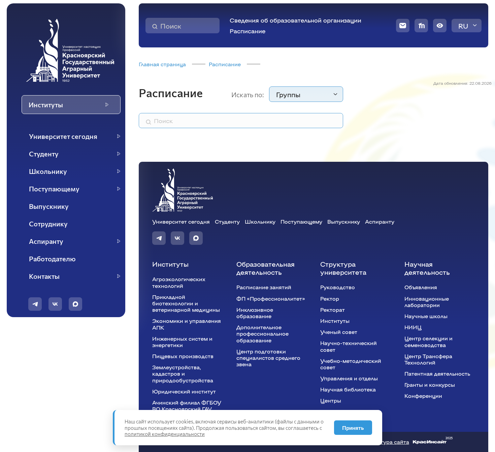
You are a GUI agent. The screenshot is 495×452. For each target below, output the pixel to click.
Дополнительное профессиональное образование (262, 333)
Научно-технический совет (348, 346)
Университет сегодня (181, 221)
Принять (353, 427)
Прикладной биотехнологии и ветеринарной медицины (186, 303)
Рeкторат (332, 309)
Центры (330, 400)
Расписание (247, 30)
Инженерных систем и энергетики (182, 341)
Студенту (227, 221)
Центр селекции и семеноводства (428, 341)
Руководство (337, 287)
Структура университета (343, 268)
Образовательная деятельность (265, 268)
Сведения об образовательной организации (295, 20)
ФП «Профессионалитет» (270, 298)
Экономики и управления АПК (186, 323)
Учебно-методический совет (350, 363)
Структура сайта (386, 442)
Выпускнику (343, 221)
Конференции (423, 395)
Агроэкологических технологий (178, 282)
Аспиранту (379, 221)
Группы (288, 94)
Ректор (329, 298)
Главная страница (162, 64)
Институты (170, 264)
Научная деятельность (427, 268)
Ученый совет (338, 332)
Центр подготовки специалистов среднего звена (268, 357)
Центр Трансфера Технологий (428, 359)
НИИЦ (413, 327)
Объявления (420, 287)
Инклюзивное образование (254, 312)
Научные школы (426, 316)
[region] (70, 206)
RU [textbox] (463, 26)
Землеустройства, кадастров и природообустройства (182, 373)
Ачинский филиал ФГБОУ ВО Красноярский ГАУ (186, 405)
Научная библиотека (348, 389)
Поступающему (301, 221)
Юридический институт (184, 391)
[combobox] (467, 25)
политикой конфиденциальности (165, 434)
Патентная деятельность (437, 373)
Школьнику (260, 221)
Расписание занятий (263, 287)
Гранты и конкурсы (429, 384)
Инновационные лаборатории (426, 301)
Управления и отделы (349, 378)
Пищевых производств (182, 356)
